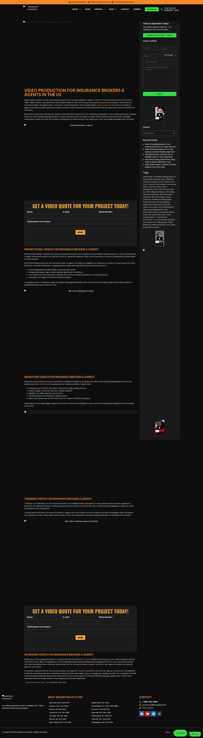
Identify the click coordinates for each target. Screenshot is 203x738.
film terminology (158, 197)
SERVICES (98, 9)
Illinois (160, 204)
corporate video (154, 187)
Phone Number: (106, 212)
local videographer (155, 209)
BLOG (111, 9)
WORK (87, 9)
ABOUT (75, 9)
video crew (151, 222)
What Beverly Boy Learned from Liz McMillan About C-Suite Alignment (159, 155)
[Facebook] (141, 713)
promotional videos (166, 212)
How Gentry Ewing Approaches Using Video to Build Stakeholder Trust (160, 160)
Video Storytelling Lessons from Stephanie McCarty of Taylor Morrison (160, 145)
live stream (153, 207)
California (170, 179)
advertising (147, 176)
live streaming (164, 207)
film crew (166, 189)
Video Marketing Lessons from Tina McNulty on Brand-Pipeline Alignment (160, 150)
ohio (166, 209)
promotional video (150, 212)
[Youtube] (147, 713)
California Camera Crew (153, 182)
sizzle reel (147, 214)
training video (148, 217)
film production (153, 194)
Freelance (147, 199)
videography (162, 222)
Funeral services (149, 202)
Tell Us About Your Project (38, 221)
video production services (159, 226)
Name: (30, 212)
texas (168, 214)
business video (159, 179)
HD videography (163, 202)
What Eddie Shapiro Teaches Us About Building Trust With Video (160, 165)
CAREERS (137, 9)
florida (168, 197)
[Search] (168, 133)
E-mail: (66, 212)
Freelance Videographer (162, 199)
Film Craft (158, 189)
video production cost (161, 225)
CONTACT (125, 9)
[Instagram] (159, 713)
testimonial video (158, 214)
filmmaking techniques (156, 192)
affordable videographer (163, 176)
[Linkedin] (153, 713)
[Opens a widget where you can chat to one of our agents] (195, 734)
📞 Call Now (180, 733)
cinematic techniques (157, 184)
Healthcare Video (150, 204)
